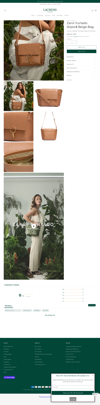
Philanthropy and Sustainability (43, 354)
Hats (5, 356)
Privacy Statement (71, 356)
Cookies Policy (70, 359)
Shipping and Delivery (72, 349)
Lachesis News (39, 362)
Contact (37, 356)
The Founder (38, 351)
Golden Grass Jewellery (10, 367)
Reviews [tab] (9, 306)
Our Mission (38, 349)
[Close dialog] (93, 375)
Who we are (38, 346)
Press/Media (38, 359)
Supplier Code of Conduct (73, 362)
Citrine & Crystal (8, 369)
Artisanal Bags (8, 354)
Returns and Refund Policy (73, 351)
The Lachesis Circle (40, 364)
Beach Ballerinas (8, 346)
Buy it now (81, 51)
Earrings (6, 351)
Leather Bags (7, 359)
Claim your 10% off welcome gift (73, 393)
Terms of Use (69, 354)
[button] (5, 10)
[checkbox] (45, 310)
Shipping (75, 36)
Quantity (69, 39)
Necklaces (6, 362)
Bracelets (6, 349)
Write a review (92, 305)
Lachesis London (30, 389)
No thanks (73, 399)
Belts (5, 372)
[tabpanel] (50, 320)
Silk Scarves (7, 364)
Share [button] (70, 80)
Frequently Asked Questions (73, 346)
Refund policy (39, 389)
